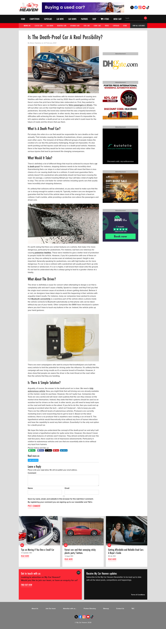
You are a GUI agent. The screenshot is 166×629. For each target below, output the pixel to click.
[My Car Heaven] (29, 6)
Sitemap (106, 609)
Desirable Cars (75, 25)
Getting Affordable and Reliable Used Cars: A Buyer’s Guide (126, 551)
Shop (94, 19)
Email (67, 488)
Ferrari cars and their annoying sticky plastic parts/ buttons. (80, 551)
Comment (32, 473)
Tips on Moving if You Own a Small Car (37, 549)
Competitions (35, 19)
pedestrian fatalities (43, 253)
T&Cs (90, 502)
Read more (25, 556)
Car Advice (33, 460)
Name (30, 488)
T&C (132, 609)
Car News (60, 19)
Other (125, 25)
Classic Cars (39, 25)
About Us (35, 609)
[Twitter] (132, 8)
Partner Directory (90, 609)
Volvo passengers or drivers (80, 105)
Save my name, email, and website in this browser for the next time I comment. (61, 499)
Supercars (48, 19)
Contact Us (120, 609)
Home (23, 19)
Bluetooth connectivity (40, 299)
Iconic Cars (97, 25)
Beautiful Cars (62, 25)
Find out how (26, 585)
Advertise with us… (69, 609)
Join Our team (51, 609)
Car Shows (72, 19)
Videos (107, 25)
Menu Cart (117, 19)
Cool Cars (87, 25)
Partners (84, 19)
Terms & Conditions (138, 595)
